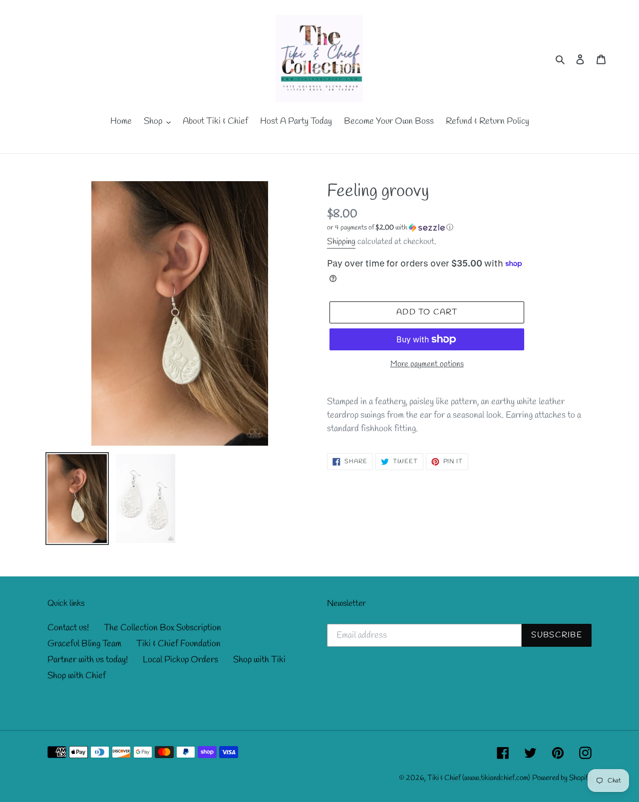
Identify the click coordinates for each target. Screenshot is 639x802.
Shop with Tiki (259, 660)
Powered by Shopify (562, 778)
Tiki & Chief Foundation (178, 644)
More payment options (427, 364)
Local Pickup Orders (180, 660)
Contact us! (68, 628)
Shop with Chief (76, 676)
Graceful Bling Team (84, 644)
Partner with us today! (87, 660)
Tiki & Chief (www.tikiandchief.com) (478, 778)
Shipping (341, 242)
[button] (390, 228)
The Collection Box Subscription (162, 628)
